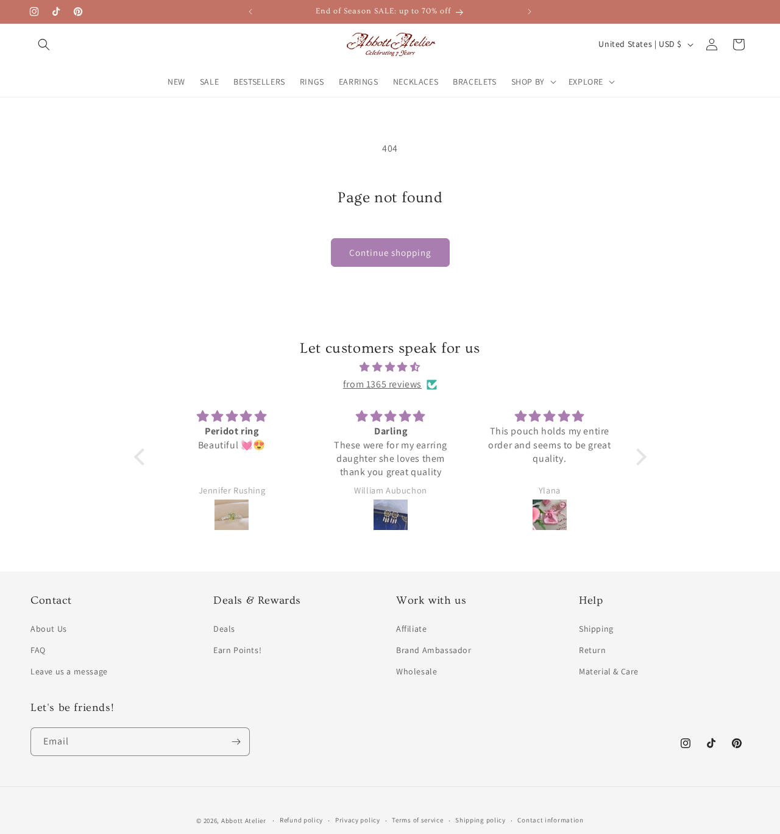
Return (592, 650)
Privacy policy (357, 820)
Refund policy (301, 820)
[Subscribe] (235, 741)
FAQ (38, 650)
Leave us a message (69, 671)
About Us (48, 628)
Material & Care (609, 671)
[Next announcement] (529, 11)
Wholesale (416, 671)
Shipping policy (480, 820)
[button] (43, 44)
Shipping (596, 628)
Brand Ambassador (434, 650)
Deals (224, 628)
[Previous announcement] (250, 11)
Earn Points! (237, 650)
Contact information (550, 820)
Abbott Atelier (243, 820)
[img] (390, 367)
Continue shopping (390, 252)
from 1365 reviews (382, 384)
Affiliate (411, 628)
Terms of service (417, 820)
